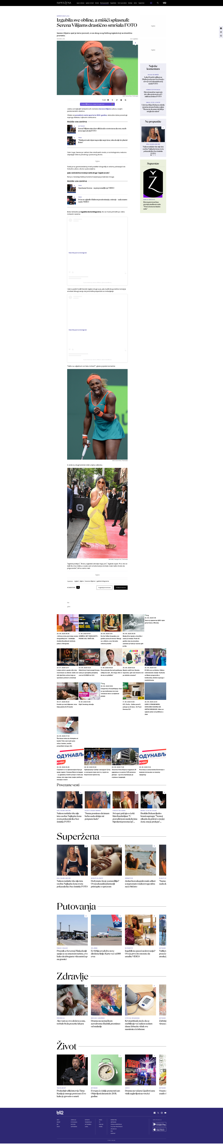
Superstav (141, 3)
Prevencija (61, 1018)
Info (58, 1120)
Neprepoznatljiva (63, 16)
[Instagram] (162, 1113)
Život (58, 1126)
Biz (58, 1124)
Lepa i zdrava (80, 3)
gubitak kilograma (103, 581)
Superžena (74, 1126)
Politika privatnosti (117, 1126)
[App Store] (159, 1129)
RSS (112, 1131)
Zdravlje (73, 1120)
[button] (151, 155)
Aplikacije (114, 1129)
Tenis (80, 137)
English (101, 1124)
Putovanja (74, 1122)
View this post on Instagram (78, 253)
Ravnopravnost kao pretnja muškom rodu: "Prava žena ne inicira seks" (152, 205)
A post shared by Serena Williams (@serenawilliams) (97, 282)
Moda (97, 3)
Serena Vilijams (105, 109)
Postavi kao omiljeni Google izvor (92, 104)
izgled (76, 581)
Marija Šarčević (149, 199)
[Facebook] (154, 1113)
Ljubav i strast (90, 3)
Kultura (73, 1124)
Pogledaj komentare (104, 587)
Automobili (88, 1124)
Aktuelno (81, 126)
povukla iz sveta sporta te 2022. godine (91, 115)
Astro (135, 3)
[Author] (153, 183)
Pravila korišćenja (116, 1124)
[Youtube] (165, 1113)
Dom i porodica (122, 3)
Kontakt (113, 1133)
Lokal (86, 1126)
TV (99, 1122)
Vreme (101, 1126)
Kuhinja (130, 3)
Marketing (114, 1120)
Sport (58, 1122)
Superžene (113, 3)
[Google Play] (159, 1124)
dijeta (82, 581)
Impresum (113, 1122)
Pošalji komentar (121, 587)
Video (100, 1120)
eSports (87, 1120)
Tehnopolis (88, 1122)
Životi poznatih (104, 3)
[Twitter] (158, 1113)
